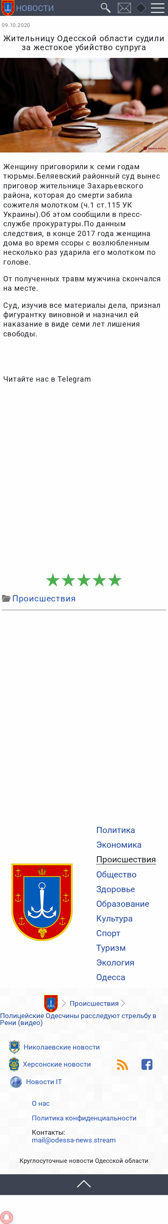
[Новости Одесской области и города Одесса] (27, 8)
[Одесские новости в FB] (147, 1064)
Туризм (111, 948)
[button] (84, 1184)
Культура (114, 919)
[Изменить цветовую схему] (140, 8)
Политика (115, 830)
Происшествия (126, 859)
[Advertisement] (84, 479)
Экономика (118, 845)
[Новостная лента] (123, 1064)
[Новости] (51, 1003)
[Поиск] (105, 8)
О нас (41, 1103)
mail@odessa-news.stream (74, 1140)
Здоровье (115, 889)
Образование (122, 904)
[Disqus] (84, 716)
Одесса (110, 977)
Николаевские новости (62, 1047)
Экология (115, 963)
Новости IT (44, 1082)
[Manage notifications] (6, 1217)
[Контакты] (125, 8)
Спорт (108, 933)
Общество (116, 874)
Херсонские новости (57, 1064)
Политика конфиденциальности (84, 1118)
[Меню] (158, 8)
